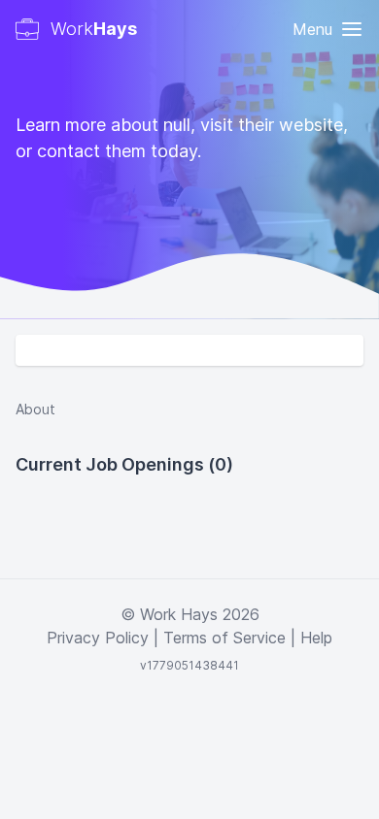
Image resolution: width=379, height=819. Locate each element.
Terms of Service (224, 637)
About (35, 409)
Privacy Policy (98, 637)
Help (316, 637)
